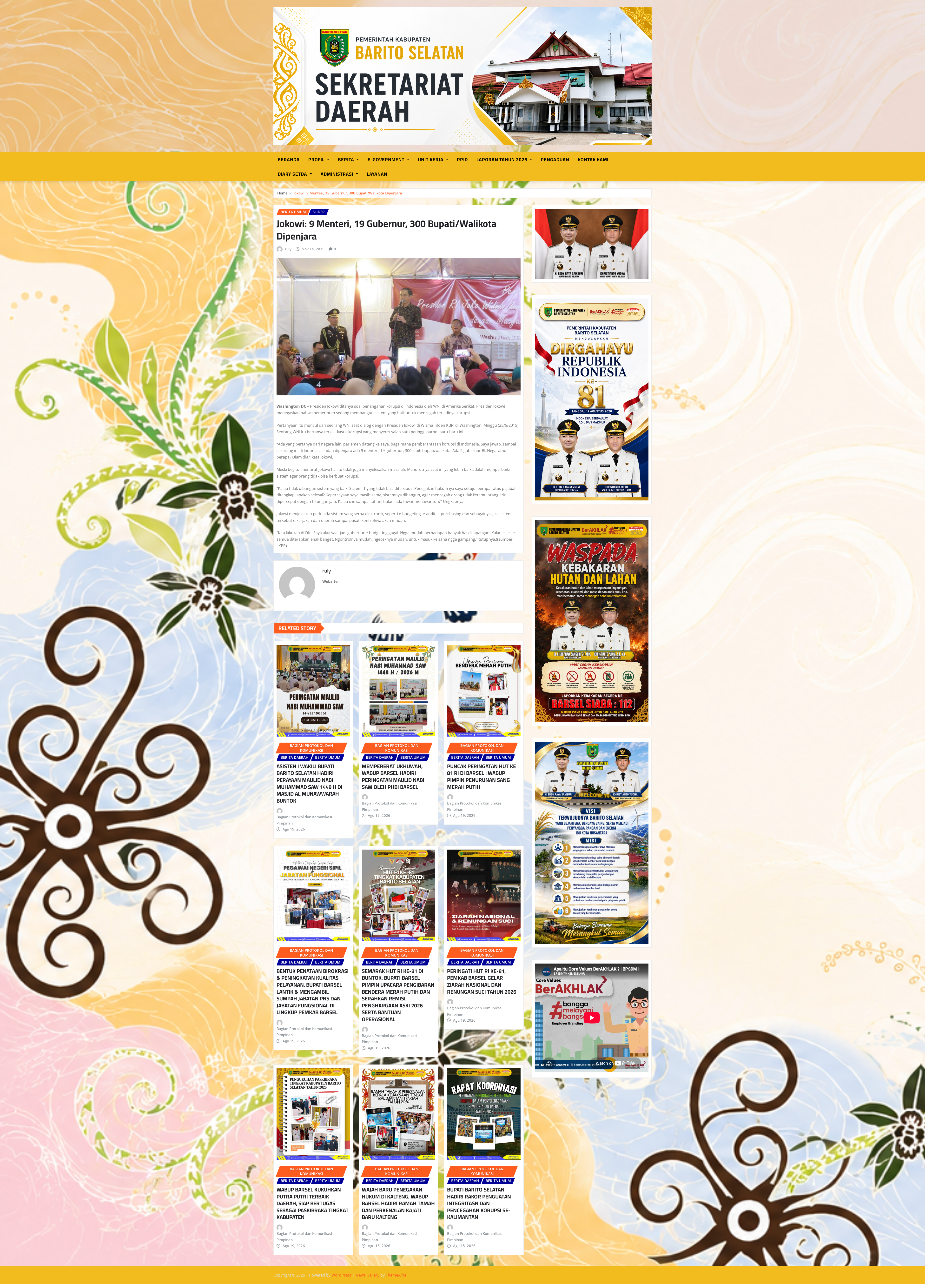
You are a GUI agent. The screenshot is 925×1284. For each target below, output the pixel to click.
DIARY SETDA (293, 174)
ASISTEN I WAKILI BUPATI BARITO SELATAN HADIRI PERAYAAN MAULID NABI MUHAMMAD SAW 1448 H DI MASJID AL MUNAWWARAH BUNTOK (309, 783)
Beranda (289, 159)
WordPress (341, 1275)
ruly (288, 248)
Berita (346, 159)
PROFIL (317, 159)
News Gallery (367, 1275)
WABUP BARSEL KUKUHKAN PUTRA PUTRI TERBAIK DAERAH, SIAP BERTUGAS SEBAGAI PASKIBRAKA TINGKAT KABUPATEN (313, 1203)
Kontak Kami (593, 159)
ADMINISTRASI (338, 174)
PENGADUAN (555, 159)
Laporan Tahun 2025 (502, 159)
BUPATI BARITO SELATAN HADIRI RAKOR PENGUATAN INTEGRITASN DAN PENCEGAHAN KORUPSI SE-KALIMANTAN (479, 1203)
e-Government (387, 159)
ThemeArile (396, 1275)
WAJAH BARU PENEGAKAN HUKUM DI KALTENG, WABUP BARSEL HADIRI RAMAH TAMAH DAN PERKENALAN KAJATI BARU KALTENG (398, 1203)
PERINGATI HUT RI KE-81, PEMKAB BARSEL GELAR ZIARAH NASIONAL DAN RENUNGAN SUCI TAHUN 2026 (481, 981)
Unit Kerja (431, 159)
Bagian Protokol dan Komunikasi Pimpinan (304, 819)
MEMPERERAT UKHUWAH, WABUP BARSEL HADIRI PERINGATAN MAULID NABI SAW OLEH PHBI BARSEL (393, 776)
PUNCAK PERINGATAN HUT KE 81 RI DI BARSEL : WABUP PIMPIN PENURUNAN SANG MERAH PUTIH (481, 776)
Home (282, 193)
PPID (462, 159)
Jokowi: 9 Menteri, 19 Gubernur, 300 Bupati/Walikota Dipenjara (347, 193)
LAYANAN (377, 174)
